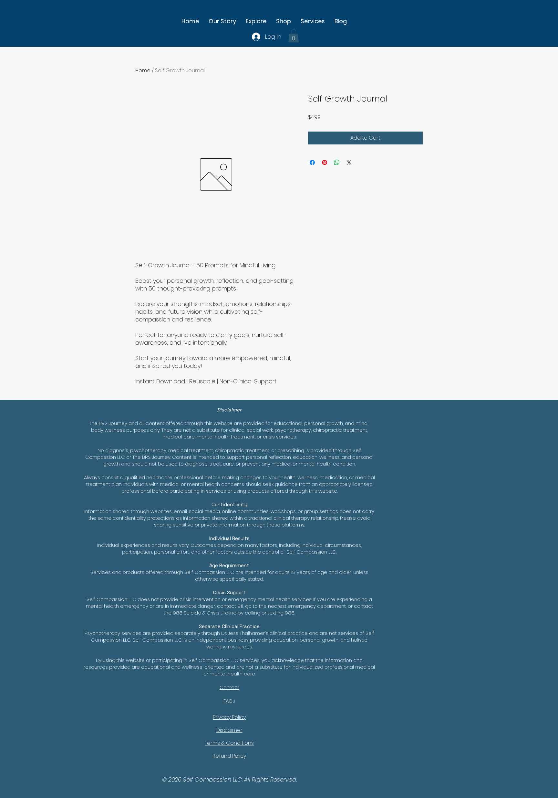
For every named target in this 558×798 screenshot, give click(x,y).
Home (142, 70)
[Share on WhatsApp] (337, 162)
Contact (229, 687)
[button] (283, 21)
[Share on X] (349, 162)
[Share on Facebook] (312, 162)
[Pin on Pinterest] (324, 162)
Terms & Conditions (229, 743)
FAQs (229, 700)
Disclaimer (229, 730)
